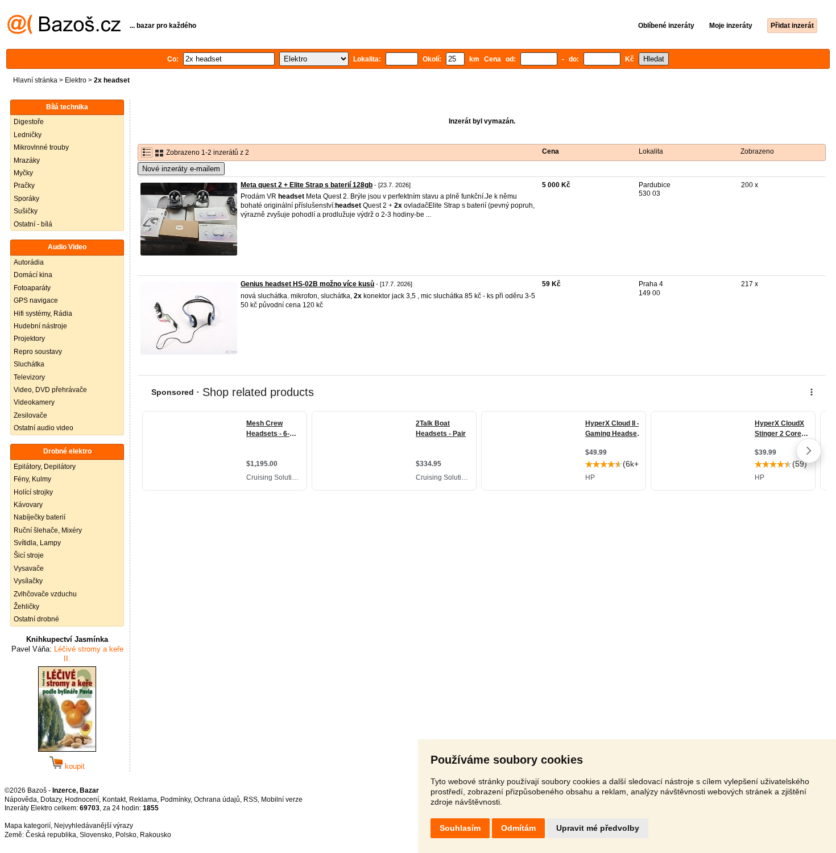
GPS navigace (36, 300)
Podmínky (175, 799)
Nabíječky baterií (39, 517)
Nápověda (21, 799)
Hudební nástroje (40, 326)
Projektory (29, 339)
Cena (550, 151)
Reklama (143, 799)
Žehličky (26, 607)
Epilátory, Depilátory (45, 467)
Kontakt (114, 799)
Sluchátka (29, 364)
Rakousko (155, 835)
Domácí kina (33, 275)
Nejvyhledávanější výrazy (93, 826)
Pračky (24, 185)
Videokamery (34, 402)
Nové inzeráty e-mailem (181, 168)
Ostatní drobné (36, 619)
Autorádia (29, 262)
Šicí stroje (29, 555)
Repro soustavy (38, 352)
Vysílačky (28, 581)
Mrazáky (27, 160)
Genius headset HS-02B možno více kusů (307, 284)
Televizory (29, 377)
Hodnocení (82, 799)
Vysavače (29, 568)
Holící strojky (33, 492)
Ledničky (28, 135)
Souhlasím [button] (460, 828)
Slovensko (96, 835)
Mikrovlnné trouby (41, 147)
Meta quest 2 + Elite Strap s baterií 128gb (307, 185)
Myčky (23, 173)
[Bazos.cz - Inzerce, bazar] (64, 32)
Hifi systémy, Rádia (43, 314)
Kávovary (28, 505)
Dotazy (50, 799)
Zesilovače (30, 415)
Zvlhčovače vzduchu (45, 594)
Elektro (75, 80)
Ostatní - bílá (33, 224)
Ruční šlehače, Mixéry (48, 530)
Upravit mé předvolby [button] (597, 828)
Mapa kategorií (28, 826)
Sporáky (26, 199)
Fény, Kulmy (32, 479)
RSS (250, 799)
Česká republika (51, 835)
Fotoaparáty (32, 288)
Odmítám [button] (518, 828)
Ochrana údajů (217, 799)
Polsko (125, 835)
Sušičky (26, 211)
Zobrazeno (757, 151)
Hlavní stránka (35, 80)
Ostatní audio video (43, 428)
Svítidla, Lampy (37, 543)
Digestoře (29, 122)
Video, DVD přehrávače (50, 390)
